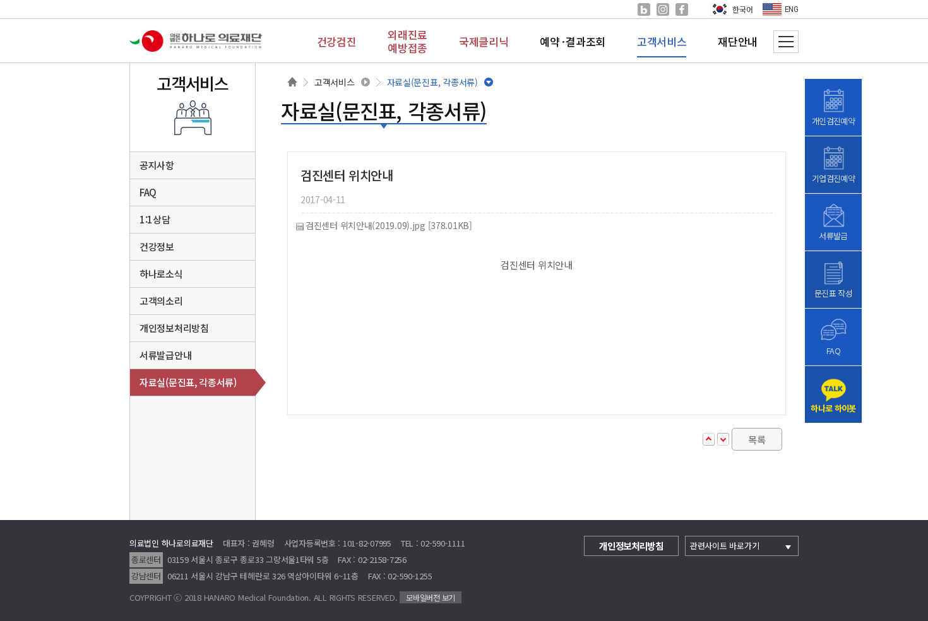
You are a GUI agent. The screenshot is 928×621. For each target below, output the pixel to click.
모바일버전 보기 (430, 597)
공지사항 (157, 165)
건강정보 (157, 246)
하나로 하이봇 (833, 408)
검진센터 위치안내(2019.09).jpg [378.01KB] (389, 226)
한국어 (742, 9)
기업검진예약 (833, 178)
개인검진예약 (833, 121)
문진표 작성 (833, 293)
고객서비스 (334, 82)
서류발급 (833, 236)
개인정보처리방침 (174, 327)
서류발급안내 (165, 355)
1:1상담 (155, 219)
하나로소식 (161, 273)
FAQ (148, 192)
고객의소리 (161, 300)
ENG (792, 9)
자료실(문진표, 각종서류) (432, 82)
